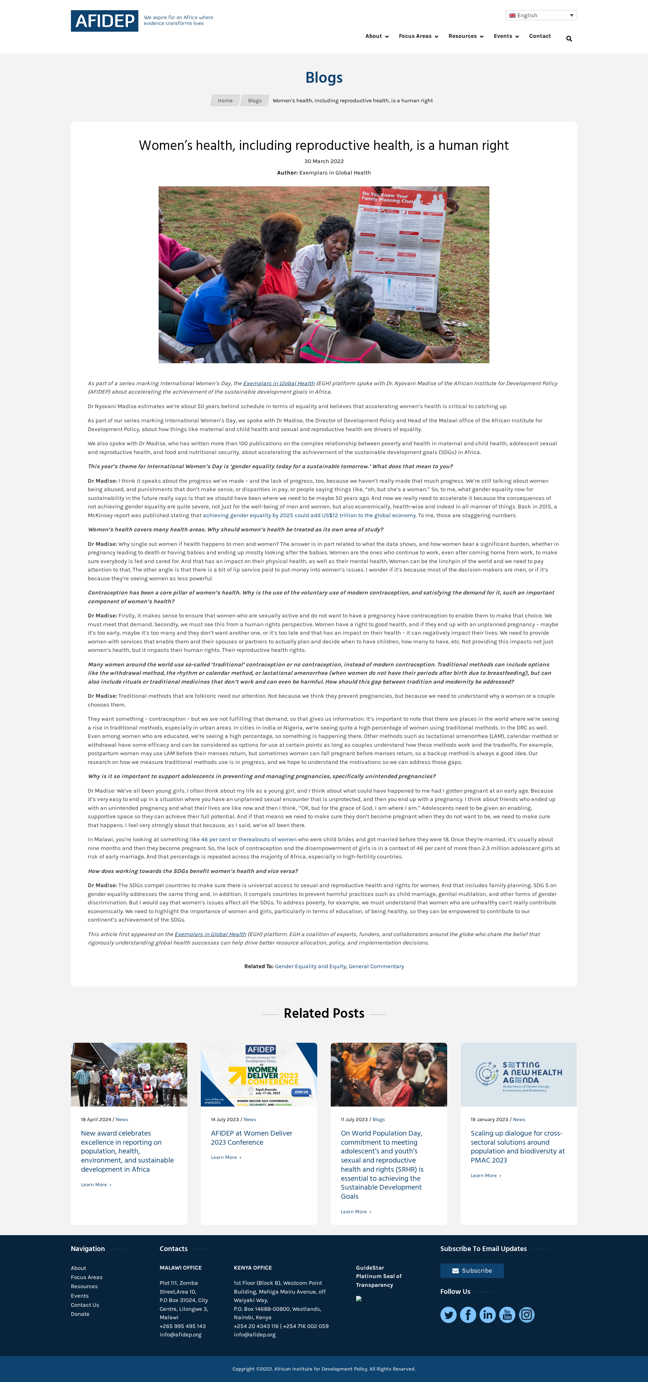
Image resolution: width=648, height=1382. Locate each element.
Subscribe (477, 1270)
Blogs (379, 1119)
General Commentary (376, 966)
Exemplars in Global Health (279, 383)
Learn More (94, 1185)
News (122, 1119)
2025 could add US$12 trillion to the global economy (309, 515)
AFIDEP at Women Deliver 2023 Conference (251, 1139)
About (78, 1268)
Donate (80, 1313)
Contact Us (85, 1304)
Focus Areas (87, 1277)
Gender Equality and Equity (310, 966)
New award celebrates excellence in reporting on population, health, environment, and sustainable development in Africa (127, 1152)
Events (80, 1295)
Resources (84, 1286)
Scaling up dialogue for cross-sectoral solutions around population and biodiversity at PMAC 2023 (518, 1148)
